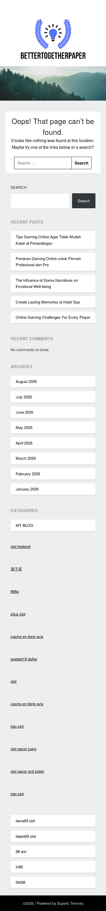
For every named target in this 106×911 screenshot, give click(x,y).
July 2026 (24, 396)
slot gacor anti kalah (27, 771)
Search (19, 187)
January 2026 (27, 489)
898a (15, 591)
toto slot (17, 726)
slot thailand (20, 546)
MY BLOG (24, 525)
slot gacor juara (23, 748)
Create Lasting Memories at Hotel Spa (48, 302)
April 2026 (24, 443)
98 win (21, 851)
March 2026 (26, 458)
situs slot (18, 614)
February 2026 (28, 473)
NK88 (20, 882)
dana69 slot (25, 820)
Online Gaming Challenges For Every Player (53, 317)
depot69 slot (26, 836)
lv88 (19, 866)
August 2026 (26, 381)
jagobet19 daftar (24, 659)
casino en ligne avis (27, 636)
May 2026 (24, 427)
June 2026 (24, 412)
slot (13, 681)
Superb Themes (70, 903)
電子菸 (16, 569)
